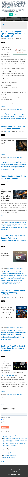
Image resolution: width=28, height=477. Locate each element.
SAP (13, 161)
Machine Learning (5, 116)
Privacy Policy (10, 7)
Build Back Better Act (17, 227)
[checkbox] (14, 421)
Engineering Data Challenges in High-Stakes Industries (15, 438)
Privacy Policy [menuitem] (22, 469)
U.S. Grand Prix (18, 162)
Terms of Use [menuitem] (14, 471)
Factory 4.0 (23, 118)
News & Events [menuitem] (21, 468)
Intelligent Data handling (6, 227)
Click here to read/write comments (14, 109)
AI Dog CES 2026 (4, 250)
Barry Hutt (7, 38)
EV (23, 227)
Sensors (15, 113)
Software (7, 169)
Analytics (10, 113)
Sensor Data (21, 114)
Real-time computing (10, 162)
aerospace (14, 164)
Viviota (10, 161)
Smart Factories (4, 119)
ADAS (17, 116)
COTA (24, 222)
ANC (24, 116)
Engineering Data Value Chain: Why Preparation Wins (15, 440)
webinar (2, 167)
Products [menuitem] (9, 468)
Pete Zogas (7, 131)
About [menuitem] (9, 469)
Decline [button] (16, 14)
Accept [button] (11, 14)
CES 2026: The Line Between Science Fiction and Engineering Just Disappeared (13, 238)
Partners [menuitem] (4, 469)
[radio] (14, 420)
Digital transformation (21, 119)
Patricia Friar (8, 353)
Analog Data (12, 116)
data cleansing (16, 166)
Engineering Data (8, 330)
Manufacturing (11, 119)
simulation (22, 166)
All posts (2, 404)
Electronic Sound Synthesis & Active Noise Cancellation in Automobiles (13, 348)
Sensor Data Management (7, 118)
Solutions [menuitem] (15, 468)
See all (2, 461)
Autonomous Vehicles (13, 114)
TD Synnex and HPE (7, 441)
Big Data (6, 113)
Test (5, 161)
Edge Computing (17, 118)
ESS (8, 225)
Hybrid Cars (23, 224)
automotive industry (5, 273)
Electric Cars (4, 225)
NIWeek (20, 116)
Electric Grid (20, 113)
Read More (3, 106)
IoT (7, 161)
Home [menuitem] (5, 468)
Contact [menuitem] (16, 469)
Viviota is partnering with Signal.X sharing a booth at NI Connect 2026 (13, 33)
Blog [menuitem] (12, 469)
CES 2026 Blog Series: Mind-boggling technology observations (13, 292)
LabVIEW (12, 169)
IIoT (14, 222)
